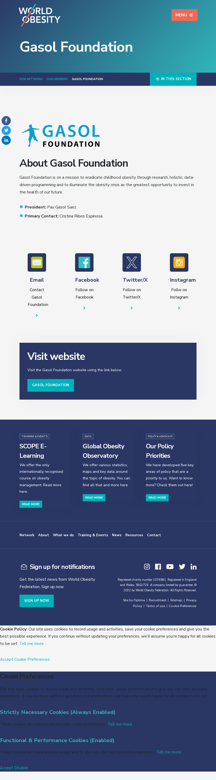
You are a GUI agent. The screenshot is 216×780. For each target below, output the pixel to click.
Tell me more (31, 643)
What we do (63, 535)
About (43, 535)
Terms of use (155, 606)
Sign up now (36, 600)
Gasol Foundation (50, 385)
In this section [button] (175, 79)
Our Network (30, 79)
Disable (21, 768)
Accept (6, 659)
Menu (181, 15)
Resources (134, 535)
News (116, 535)
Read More (31, 504)
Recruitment (157, 600)
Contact (154, 535)
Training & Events (93, 535)
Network (26, 535)
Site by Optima (134, 600)
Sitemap (176, 600)
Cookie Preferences (183, 606)
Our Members (57, 79)
